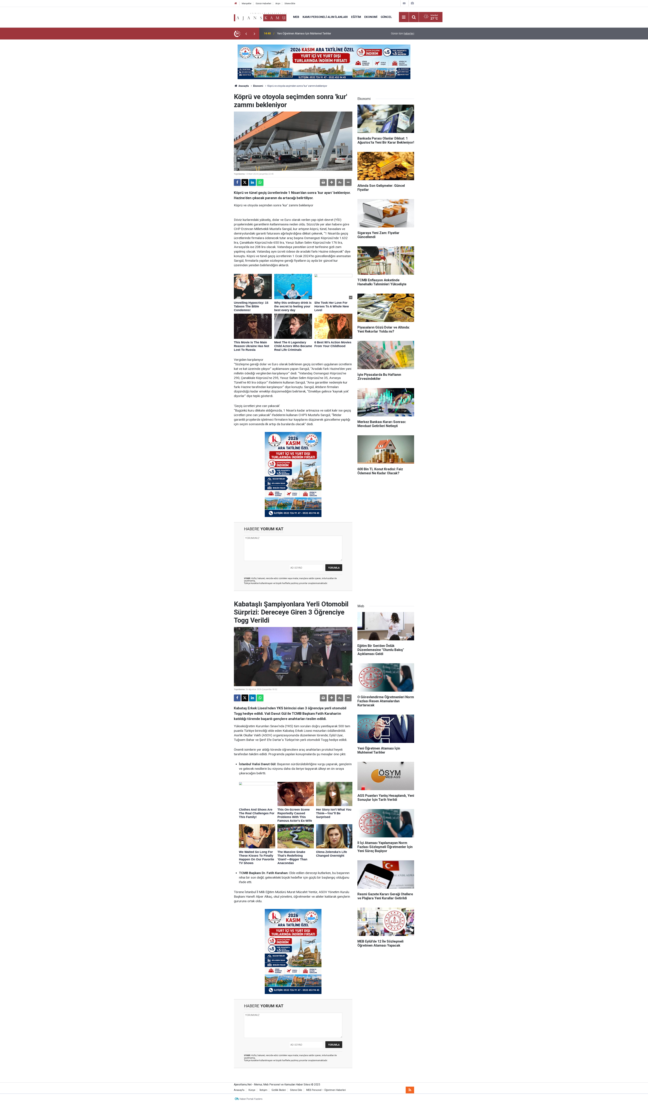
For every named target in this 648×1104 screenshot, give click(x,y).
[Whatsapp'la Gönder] (260, 182)
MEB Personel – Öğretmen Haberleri (326, 1090)
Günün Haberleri (263, 3)
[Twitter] (244, 182)
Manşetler (246, 3)
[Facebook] (237, 182)
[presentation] (246, 34)
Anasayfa (243, 86)
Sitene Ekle (290, 3)
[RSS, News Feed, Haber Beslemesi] (410, 1090)
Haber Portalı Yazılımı (251, 1099)
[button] (331, 182)
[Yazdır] (323, 182)
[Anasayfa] (236, 3)
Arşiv (277, 3)
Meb (296, 17)
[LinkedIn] (252, 182)
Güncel (386, 17)
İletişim (263, 1090)
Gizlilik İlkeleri (279, 1090)
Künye (252, 1090)
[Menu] (404, 17)
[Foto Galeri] (412, 3)
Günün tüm (402, 33)
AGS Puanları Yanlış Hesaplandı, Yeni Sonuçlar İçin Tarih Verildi (313, 33)
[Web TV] (404, 3)
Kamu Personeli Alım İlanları (325, 17)
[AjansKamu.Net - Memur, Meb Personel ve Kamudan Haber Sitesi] (260, 16)
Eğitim (356, 17)
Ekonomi (370, 17)
